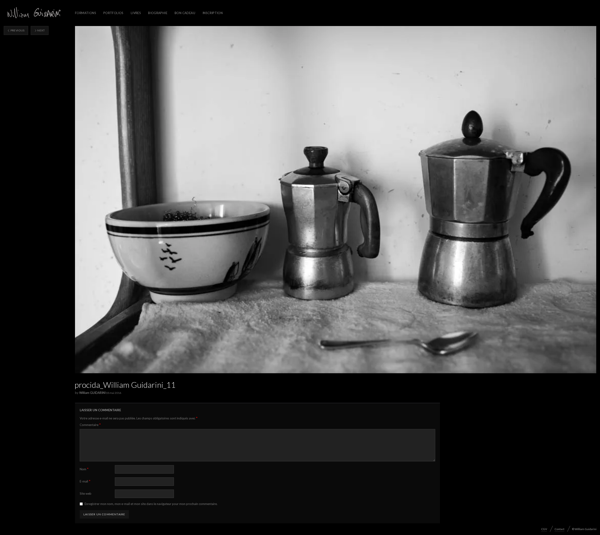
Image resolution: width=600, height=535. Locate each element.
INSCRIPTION (212, 13)
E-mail (85, 481)
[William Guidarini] (33, 13)
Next (41, 30)
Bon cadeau (185, 13)
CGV (544, 529)
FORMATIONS (85, 13)
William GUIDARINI (92, 393)
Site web (85, 493)
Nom (84, 469)
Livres (136, 13)
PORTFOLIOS (113, 13)
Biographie (157, 13)
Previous (17, 30)
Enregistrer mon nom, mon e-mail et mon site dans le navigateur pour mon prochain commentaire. (151, 504)
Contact (559, 529)
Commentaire (90, 425)
